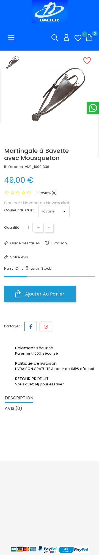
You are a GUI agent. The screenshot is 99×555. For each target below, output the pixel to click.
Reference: (14, 166)
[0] (78, 38)
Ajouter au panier (44, 294)
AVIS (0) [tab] (13, 408)
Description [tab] (19, 398)
